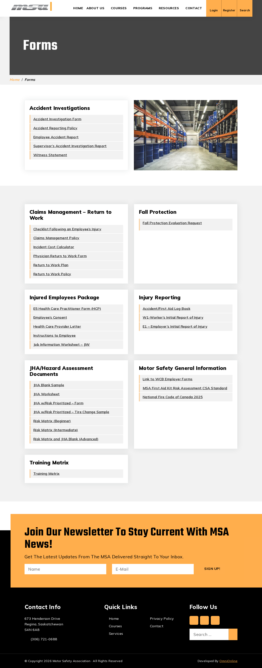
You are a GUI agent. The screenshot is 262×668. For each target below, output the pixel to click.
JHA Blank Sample (48, 385)
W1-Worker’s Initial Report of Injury (173, 317)
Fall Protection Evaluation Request (172, 223)
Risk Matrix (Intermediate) (55, 430)
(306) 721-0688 (44, 639)
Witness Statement (50, 155)
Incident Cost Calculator (53, 247)
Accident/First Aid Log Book (166, 308)
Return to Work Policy (52, 274)
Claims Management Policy (56, 238)
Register (229, 10)
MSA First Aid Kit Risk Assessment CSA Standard (185, 388)
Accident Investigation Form (57, 119)
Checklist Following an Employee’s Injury (67, 229)
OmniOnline (228, 661)
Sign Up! (212, 568)
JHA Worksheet (46, 394)
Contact (193, 8)
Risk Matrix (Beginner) (52, 421)
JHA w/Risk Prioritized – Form (58, 403)
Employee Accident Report (56, 137)
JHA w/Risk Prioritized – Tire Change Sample (71, 412)
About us (95, 8)
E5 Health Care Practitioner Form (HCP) (67, 308)
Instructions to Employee (54, 335)
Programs (142, 8)
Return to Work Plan (50, 265)
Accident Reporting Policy (55, 128)
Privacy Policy (162, 618)
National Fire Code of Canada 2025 (173, 397)
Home (78, 8)
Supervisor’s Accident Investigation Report (70, 146)
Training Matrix (46, 473)
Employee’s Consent (50, 317)
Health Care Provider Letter (57, 326)
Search (245, 10)
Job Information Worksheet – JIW (61, 344)
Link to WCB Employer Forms (168, 379)
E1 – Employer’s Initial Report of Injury (175, 326)
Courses (119, 8)
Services (116, 633)
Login (214, 10)
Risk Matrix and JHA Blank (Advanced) (65, 439)
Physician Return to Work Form (60, 256)
